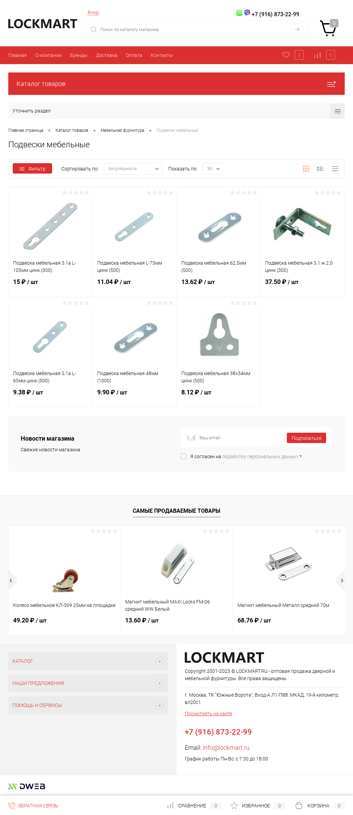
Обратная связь (37, 805)
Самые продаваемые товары (176, 511)
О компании (48, 55)
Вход (93, 12)
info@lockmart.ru (226, 747)
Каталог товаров (41, 83)
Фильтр (37, 168)
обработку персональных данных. (261, 456)
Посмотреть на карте (208, 713)
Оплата (134, 55)
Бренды (79, 55)
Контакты (162, 55)
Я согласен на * (246, 456)
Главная (17, 55)
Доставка (107, 55)
